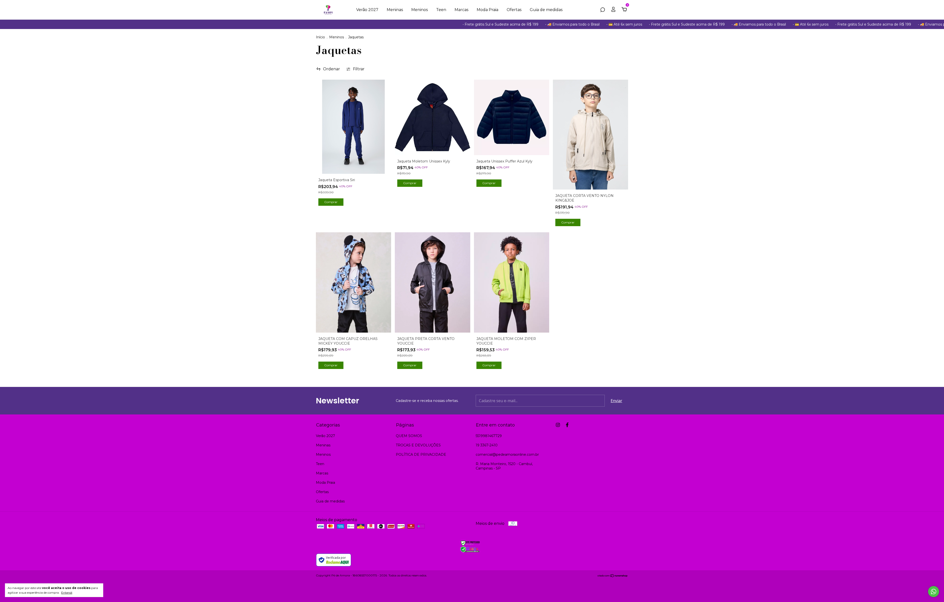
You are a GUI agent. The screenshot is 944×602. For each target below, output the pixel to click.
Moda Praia (487, 9)
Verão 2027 (367, 9)
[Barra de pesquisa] (602, 10)
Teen (441, 9)
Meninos (419, 9)
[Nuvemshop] (612, 575)
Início (320, 37)
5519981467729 (489, 436)
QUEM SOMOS (409, 436)
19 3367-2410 (487, 445)
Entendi (66, 592)
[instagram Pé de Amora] (558, 425)
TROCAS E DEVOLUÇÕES (418, 445)
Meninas (395, 9)
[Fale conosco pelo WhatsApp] (933, 591)
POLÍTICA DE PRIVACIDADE (421, 454)
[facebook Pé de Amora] (567, 425)
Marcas (461, 9)
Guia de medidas (546, 9)
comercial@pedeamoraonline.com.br (507, 454)
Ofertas (514, 9)
